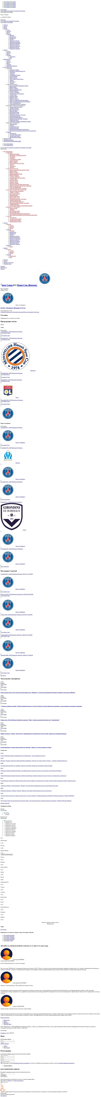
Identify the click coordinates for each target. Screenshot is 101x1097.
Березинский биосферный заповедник (19, 129)
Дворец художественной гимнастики (18, 100)
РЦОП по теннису (14, 99)
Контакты (6, 1022)
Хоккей (5, 50)
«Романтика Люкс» (14, 70)
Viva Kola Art (12, 133)
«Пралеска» (12, 81)
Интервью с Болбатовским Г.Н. (17, 71)
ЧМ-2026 (11, 35)
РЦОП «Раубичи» (13, 91)
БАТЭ (11, 246)
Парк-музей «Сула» (14, 113)
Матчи (5, 27)
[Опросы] (3, 1082)
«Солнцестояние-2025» (15, 134)
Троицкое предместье (14, 116)
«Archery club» (13, 95)
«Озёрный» (12, 72)
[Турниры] (1, 1082)
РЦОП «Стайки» (13, 88)
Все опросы (4, 929)
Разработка (3, 1033)
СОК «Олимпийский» (15, 103)
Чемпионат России (14, 47)
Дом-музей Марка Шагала (16, 117)
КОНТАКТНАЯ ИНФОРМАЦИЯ (12, 141)
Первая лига (12, 38)
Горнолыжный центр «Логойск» (17, 104)
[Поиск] (7, 1082)
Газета (5, 1021)
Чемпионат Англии (14, 40)
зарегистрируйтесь (19, 1080)
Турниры (9, 34)
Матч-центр (4, 267)
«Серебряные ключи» (14, 75)
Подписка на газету (8, 140)
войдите (9, 1080)
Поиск (11, 143)
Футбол (5, 28)
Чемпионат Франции (14, 46)
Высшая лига (12, 36)
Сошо (9, 285)
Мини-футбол (7, 59)
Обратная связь (7, 138)
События (9, 132)
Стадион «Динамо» (14, 92)
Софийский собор (14, 120)
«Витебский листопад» (15, 137)
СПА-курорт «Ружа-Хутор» (16, 79)
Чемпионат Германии (14, 43)
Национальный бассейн (15, 89)
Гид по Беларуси (8, 67)
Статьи (5, 26)
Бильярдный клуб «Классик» (16, 93)
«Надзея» (11, 83)
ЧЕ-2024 (11, 39)
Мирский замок (13, 111)
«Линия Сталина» (14, 108)
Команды (9, 245)
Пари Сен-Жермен (27, 285)
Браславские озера (14, 128)
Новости (6, 25)
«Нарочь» (11, 125)
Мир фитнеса (50, 923)
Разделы (9, 224)
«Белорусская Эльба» (14, 136)
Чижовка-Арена (13, 96)
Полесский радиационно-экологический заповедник (22, 130)
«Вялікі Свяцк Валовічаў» (16, 107)
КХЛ (10, 58)
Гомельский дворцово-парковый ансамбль (20, 121)
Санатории (9, 152)
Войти (11, 145)
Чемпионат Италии (14, 44)
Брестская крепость (14, 109)
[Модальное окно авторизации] (5, 1082)
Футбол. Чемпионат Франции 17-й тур (13, 308)
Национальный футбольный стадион (18, 85)
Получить (3, 19)
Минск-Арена (12, 87)
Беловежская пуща (14, 126)
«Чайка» (11, 80)
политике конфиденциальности (66, 1063)
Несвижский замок (14, 112)
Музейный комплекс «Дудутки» (17, 115)
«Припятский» (13, 124)
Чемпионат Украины (14, 48)
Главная (3, 266)
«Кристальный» (13, 76)
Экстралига (12, 56)
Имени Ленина (13, 77)
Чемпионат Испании (14, 42)
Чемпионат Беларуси (12, 66)
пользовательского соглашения (21, 1063)
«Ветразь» (12, 73)
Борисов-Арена (13, 97)
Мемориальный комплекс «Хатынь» (18, 118)
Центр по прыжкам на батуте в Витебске (19, 101)
